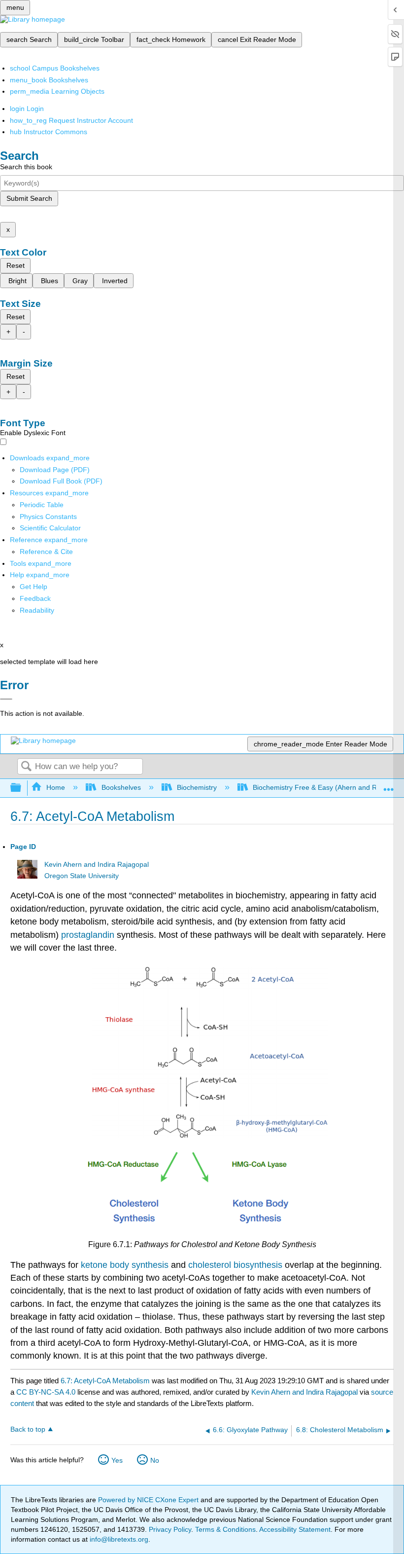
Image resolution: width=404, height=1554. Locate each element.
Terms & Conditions (225, 1529)
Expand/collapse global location (388, 785)
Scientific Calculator (50, 528)
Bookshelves (121, 787)
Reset (15, 265)
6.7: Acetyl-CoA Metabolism (105, 1380)
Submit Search (29, 198)
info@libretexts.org (118, 1539)
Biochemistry (197, 787)
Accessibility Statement (295, 1529)
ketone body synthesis (124, 1265)
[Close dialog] (6, 699)
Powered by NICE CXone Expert (149, 1500)
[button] (35, 598)
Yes (117, 1460)
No (154, 1460)
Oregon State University (81, 876)
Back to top (27, 1429)
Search (26, 767)
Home (55, 787)
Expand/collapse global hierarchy (22, 788)
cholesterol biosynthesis (235, 1265)
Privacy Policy (170, 1529)
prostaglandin (89, 935)
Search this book (26, 167)
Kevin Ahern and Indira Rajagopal (96, 864)
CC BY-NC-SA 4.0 (45, 1392)
